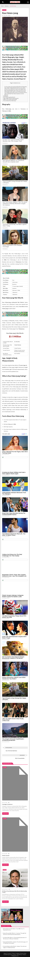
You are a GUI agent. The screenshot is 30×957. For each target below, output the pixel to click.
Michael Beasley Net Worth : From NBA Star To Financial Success (13, 929)
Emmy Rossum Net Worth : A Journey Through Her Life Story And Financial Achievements (14, 934)
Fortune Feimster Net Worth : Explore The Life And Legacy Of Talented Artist (14, 947)
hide (19, 83)
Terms (13, 953)
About (5, 953)
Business (4, 767)
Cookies (17, 953)
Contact (9, 953)
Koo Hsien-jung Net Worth (9, 97)
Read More (5, 813)
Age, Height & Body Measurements (11, 98)
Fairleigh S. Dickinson (7, 804)
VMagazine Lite (15, 955)
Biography (5, 96)
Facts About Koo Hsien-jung (9, 100)
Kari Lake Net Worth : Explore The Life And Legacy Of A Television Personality (15, 942)
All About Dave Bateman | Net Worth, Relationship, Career (14, 891)
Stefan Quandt (5, 855)
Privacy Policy (23, 953)
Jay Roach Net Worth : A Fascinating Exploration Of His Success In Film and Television (14, 938)
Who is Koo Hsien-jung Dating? (10, 99)
